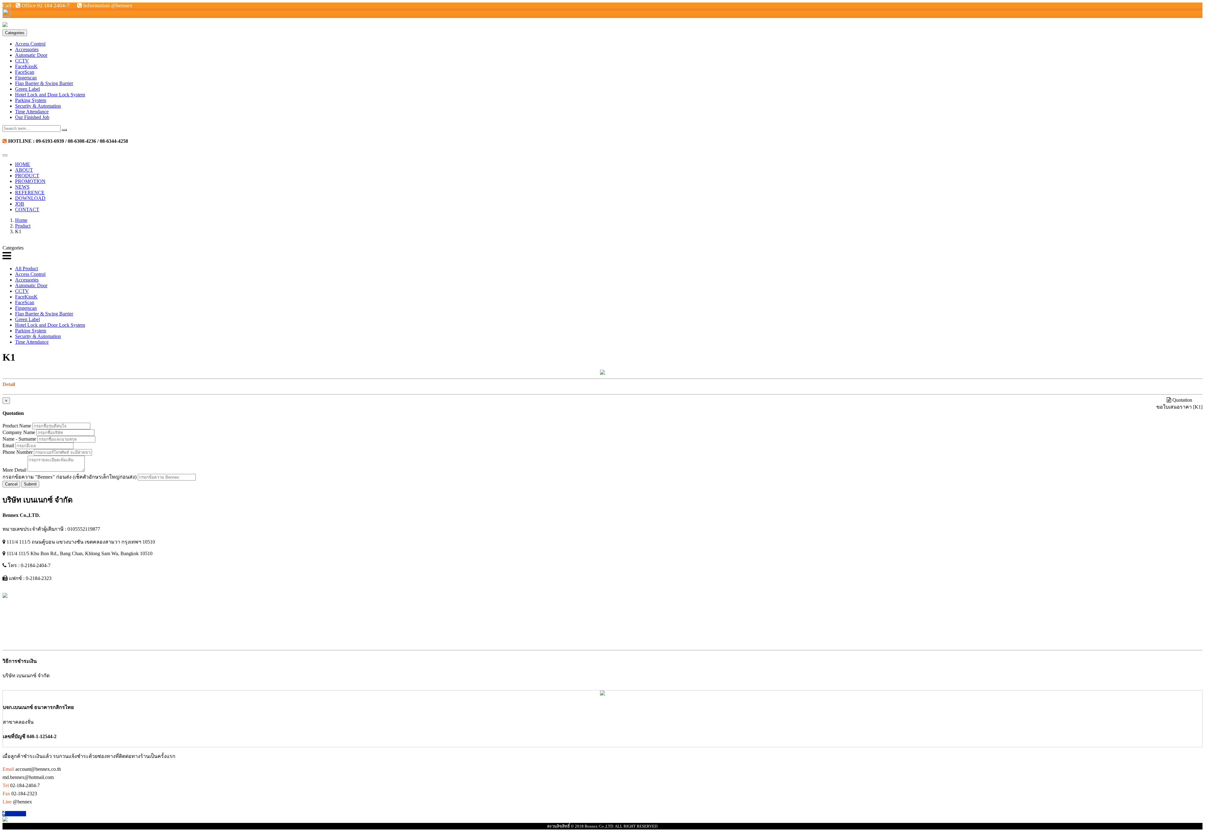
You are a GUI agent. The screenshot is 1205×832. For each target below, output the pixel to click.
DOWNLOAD (30, 198)
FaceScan (24, 72)
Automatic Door (31, 55)
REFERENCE (30, 192)
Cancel (11, 484)
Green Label (27, 89)
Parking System (30, 100)
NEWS (22, 187)
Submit (30, 484)
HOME (22, 164)
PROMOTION (30, 181)
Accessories (27, 49)
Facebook (15, 813)
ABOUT (24, 170)
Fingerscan (26, 77)
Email (8, 445)
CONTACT (27, 209)
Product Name (17, 425)
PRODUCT (27, 175)
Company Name (19, 432)
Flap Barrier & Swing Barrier (44, 83)
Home (21, 220)
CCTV (22, 60)
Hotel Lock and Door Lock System (50, 94)
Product (22, 225)
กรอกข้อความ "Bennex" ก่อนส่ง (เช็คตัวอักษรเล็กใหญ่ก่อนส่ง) (70, 477)
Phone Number (18, 452)
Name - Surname (19, 439)
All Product (26, 268)
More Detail (14, 470)
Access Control (30, 43)
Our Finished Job (32, 117)
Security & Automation (38, 106)
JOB (19, 204)
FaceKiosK (26, 66)
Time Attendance (32, 111)
